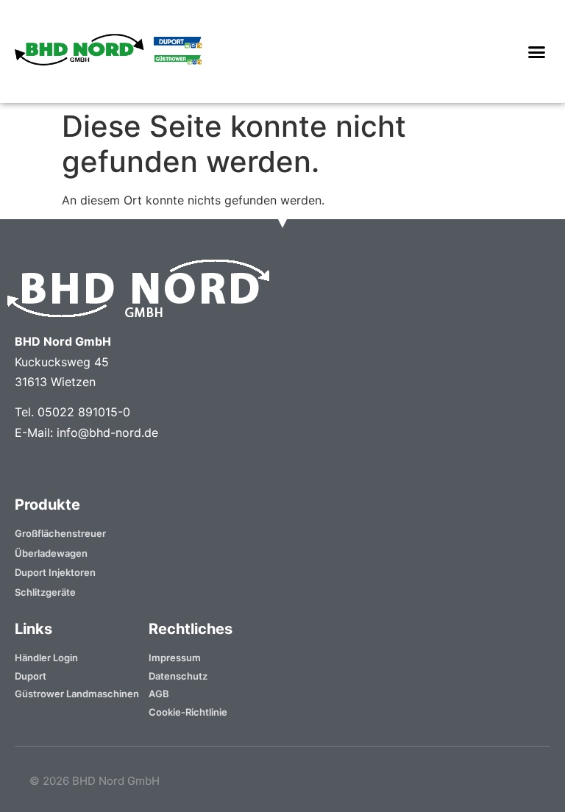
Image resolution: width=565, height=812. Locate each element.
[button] (536, 51)
